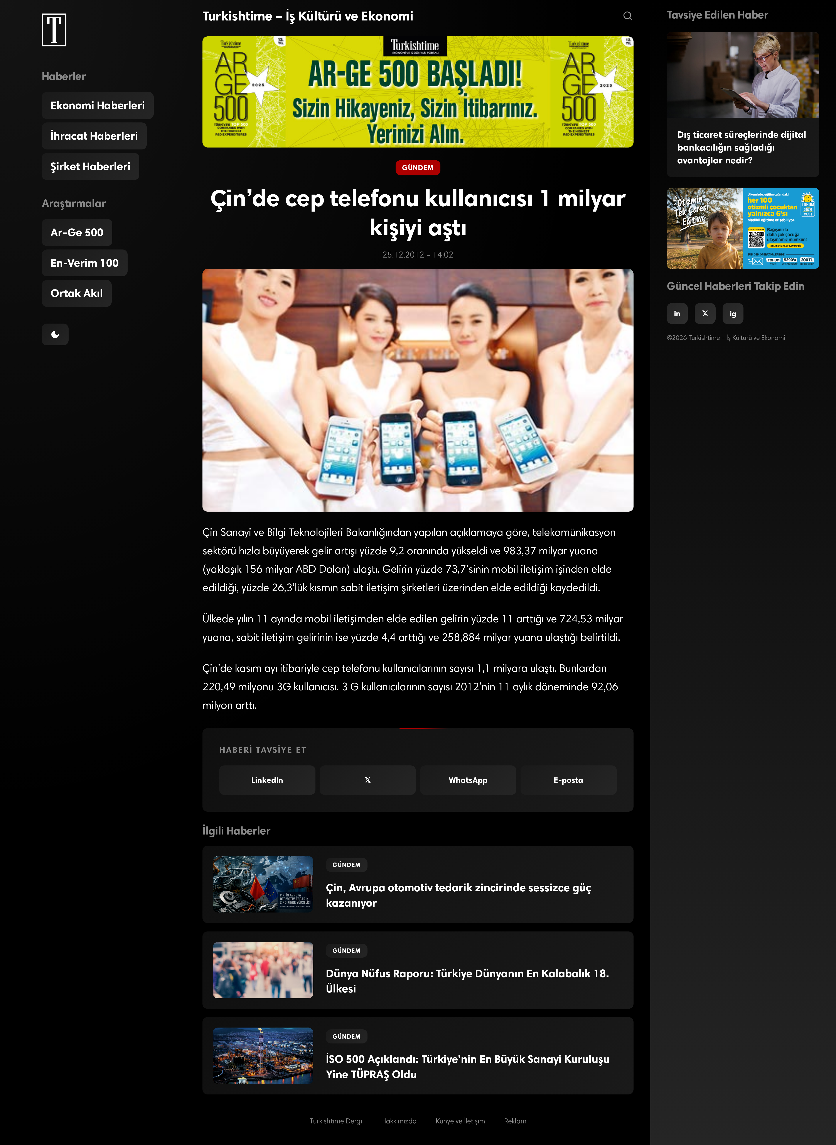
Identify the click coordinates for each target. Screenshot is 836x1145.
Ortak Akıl (77, 293)
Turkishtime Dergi (336, 1121)
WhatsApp (468, 780)
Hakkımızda (399, 1121)
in (677, 313)
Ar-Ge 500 (77, 232)
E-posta (568, 780)
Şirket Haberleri (91, 166)
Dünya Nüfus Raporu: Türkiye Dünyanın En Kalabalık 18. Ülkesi (467, 981)
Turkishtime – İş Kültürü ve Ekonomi (307, 16)
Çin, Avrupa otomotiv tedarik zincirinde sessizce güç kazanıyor (458, 895)
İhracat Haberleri (94, 135)
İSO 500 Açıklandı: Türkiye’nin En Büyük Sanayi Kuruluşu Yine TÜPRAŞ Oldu (468, 1067)
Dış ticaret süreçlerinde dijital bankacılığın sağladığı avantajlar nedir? (741, 147)
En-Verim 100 (85, 263)
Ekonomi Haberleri (98, 105)
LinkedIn (267, 780)
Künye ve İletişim (460, 1121)
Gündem (418, 167)
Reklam (515, 1121)
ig (733, 313)
